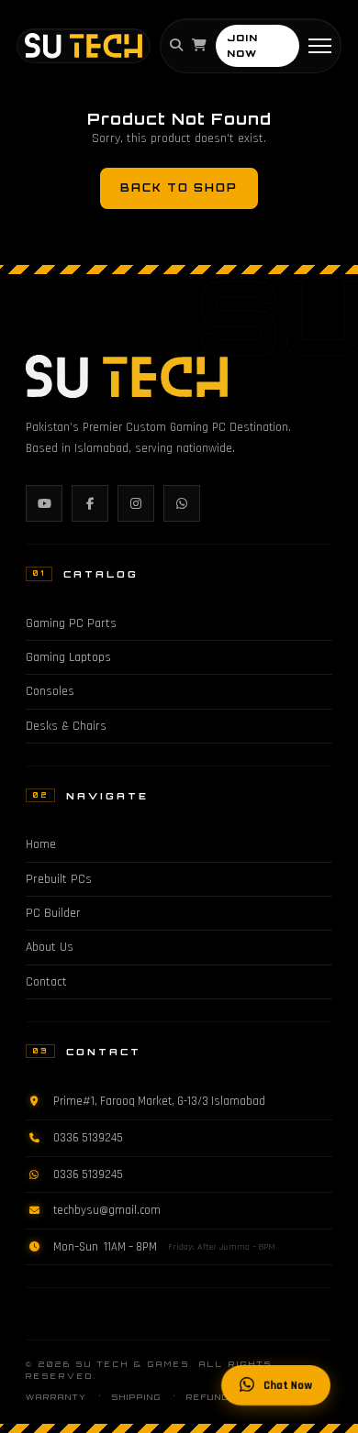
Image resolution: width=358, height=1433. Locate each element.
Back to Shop (179, 188)
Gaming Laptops (68, 657)
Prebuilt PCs (59, 879)
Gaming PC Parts (71, 623)
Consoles (50, 691)
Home (41, 844)
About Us (49, 947)
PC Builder (53, 913)
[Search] (176, 46)
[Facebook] (90, 503)
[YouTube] (44, 503)
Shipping (137, 1397)
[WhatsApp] (181, 503)
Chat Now (287, 1385)
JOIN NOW (242, 45)
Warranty (56, 1397)
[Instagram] (135, 503)
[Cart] (199, 46)
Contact (46, 982)
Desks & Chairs (66, 726)
